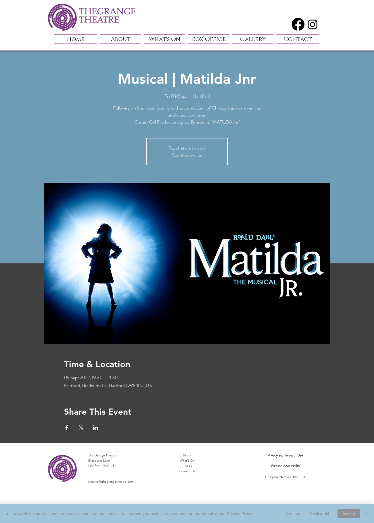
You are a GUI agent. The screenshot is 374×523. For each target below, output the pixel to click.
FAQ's (187, 465)
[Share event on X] (81, 427)
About (187, 455)
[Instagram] (312, 24)
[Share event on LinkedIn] (95, 427)
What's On (187, 460)
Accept (348, 514)
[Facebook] (298, 24)
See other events (187, 155)
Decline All (319, 514)
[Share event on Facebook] (67, 427)
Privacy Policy (239, 514)
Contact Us (187, 471)
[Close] (366, 513)
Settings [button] (292, 514)
